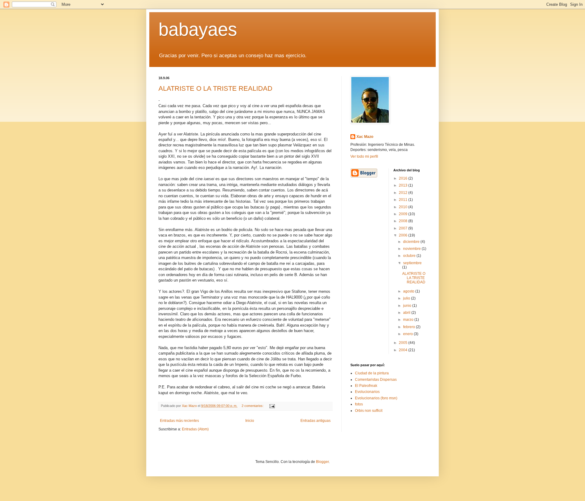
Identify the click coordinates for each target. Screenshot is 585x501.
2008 (403, 221)
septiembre (412, 263)
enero (408, 334)
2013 (403, 185)
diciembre (411, 242)
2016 (403, 178)
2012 (403, 193)
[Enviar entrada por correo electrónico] (272, 406)
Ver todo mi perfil (364, 156)
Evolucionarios (367, 392)
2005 (403, 343)
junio (407, 305)
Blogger (322, 462)
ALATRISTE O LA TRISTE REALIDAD (215, 88)
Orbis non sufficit (368, 410)
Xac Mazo (364, 137)
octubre (410, 256)
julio (407, 298)
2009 (403, 214)
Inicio (249, 421)
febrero (409, 327)
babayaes (197, 29)
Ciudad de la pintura (372, 373)
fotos (359, 404)
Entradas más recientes (179, 421)
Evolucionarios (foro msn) (376, 398)
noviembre (412, 249)
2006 (403, 235)
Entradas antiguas (315, 421)
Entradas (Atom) (195, 429)
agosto (409, 291)
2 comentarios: (253, 406)
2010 (403, 207)
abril (407, 312)
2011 (403, 200)
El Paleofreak (366, 386)
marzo (408, 319)
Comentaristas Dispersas (376, 379)
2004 (403, 350)
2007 (403, 228)
